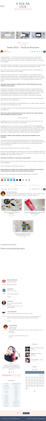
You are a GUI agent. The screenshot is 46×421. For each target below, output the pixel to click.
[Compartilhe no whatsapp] (40, 51)
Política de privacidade (15, 418)
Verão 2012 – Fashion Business (23, 47)
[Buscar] (19, 375)
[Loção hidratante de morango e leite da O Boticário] (34, 205)
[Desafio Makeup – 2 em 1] (34, 360)
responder (4, 284)
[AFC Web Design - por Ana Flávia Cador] (42, 418)
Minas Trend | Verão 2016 (20, 185)
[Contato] (8, 35)
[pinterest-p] (11, 372)
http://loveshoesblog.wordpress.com (15, 305)
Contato (27, 413)
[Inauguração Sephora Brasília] (34, 354)
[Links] (38, 35)
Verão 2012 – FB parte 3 (35, 185)
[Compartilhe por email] (42, 51)
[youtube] (9, 372)
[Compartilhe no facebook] (30, 51)
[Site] (16, 192)
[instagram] (13, 372)
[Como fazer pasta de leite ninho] (34, 349)
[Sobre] (23, 35)
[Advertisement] (23, 21)
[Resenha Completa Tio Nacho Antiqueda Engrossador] (23, 226)
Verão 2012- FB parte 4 (5, 185)
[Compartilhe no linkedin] (35, 51)
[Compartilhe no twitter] (33, 51)
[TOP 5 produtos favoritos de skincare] (11, 205)
